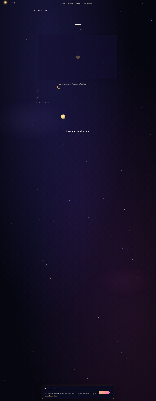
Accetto (104, 392)
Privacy (56, 396)
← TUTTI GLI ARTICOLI (40, 10)
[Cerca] (149, 3)
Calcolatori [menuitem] (79, 3)
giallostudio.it (112, 116)
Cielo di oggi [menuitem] (62, 3)
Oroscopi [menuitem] (70, 3)
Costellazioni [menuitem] (88, 3)
